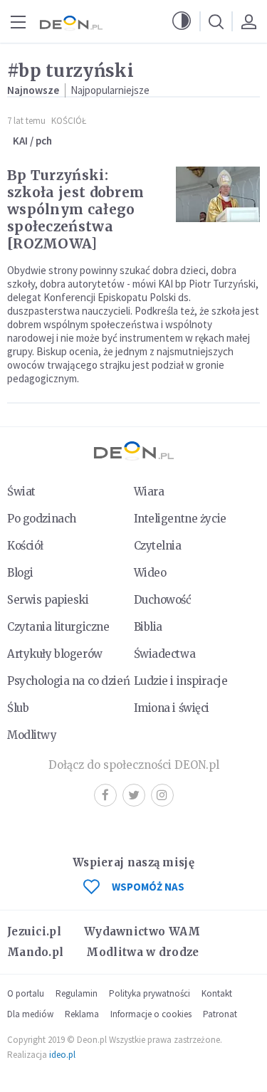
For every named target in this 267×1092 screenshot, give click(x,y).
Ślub (17, 708)
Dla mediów (30, 1014)
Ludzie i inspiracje (181, 681)
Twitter (133, 795)
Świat (21, 491)
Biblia (148, 627)
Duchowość (163, 600)
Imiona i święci (172, 708)
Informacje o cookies (151, 1014)
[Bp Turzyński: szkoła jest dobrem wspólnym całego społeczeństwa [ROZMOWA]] (218, 195)
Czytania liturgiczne (58, 627)
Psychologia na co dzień (68, 681)
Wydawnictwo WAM (142, 931)
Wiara (149, 491)
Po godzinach (41, 518)
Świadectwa (165, 654)
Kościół (68, 121)
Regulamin (77, 993)
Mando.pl (35, 952)
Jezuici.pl (34, 931)
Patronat (220, 1014)
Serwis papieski (48, 600)
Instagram (162, 795)
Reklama (82, 1014)
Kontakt (216, 993)
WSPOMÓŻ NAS (148, 886)
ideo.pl (62, 1055)
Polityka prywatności (149, 993)
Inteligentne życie (180, 518)
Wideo (150, 572)
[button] (181, 21)
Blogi (20, 572)
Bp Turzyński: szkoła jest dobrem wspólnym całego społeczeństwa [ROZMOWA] (75, 209)
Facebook (105, 795)
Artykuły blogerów (55, 654)
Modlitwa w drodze (142, 952)
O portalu (25, 993)
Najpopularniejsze (110, 90)
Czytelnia (158, 545)
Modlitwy (32, 735)
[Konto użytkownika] (248, 21)
